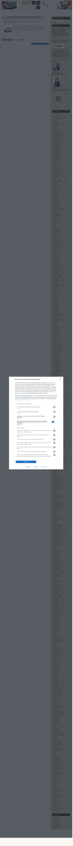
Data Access (36, 466)
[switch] (53, 407)
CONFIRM (26, 461)
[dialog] (36, 423)
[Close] (60, 379)
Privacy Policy (44, 466)
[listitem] (36, 404)
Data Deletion (28, 466)
